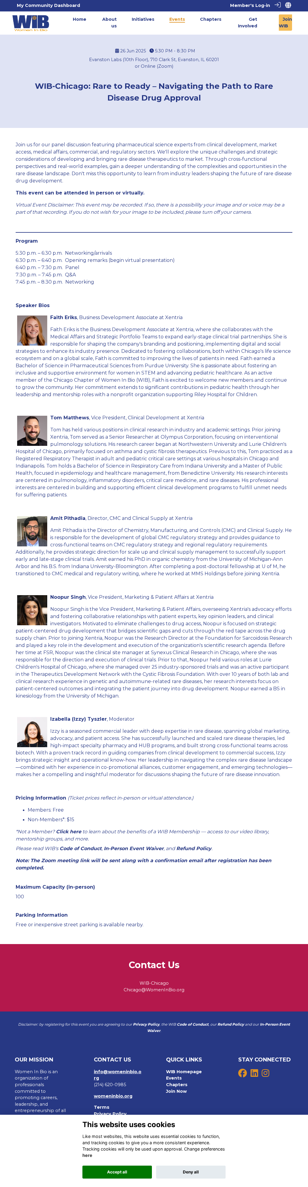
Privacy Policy (110, 1114)
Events (174, 1078)
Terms (101, 1107)
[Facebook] (242, 1074)
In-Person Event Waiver (134, 848)
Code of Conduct (81, 848)
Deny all (191, 1172)
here (87, 1155)
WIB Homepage (184, 1071)
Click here (68, 831)
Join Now (176, 1091)
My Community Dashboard (48, 5)
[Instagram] (265, 1074)
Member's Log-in (250, 5)
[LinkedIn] (254, 1074)
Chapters (176, 1084)
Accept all (117, 1172)
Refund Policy (193, 848)
